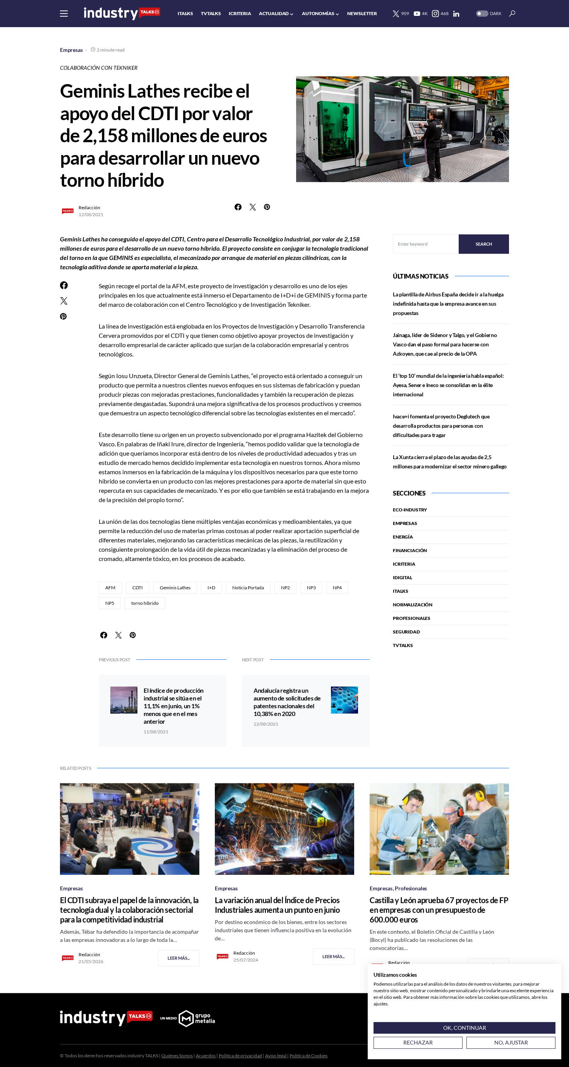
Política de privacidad (240, 1055)
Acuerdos (206, 1055)
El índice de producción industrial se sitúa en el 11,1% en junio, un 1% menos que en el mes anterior (174, 706)
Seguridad (406, 632)
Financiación (410, 550)
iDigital (402, 577)
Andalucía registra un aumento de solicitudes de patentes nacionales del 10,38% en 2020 (287, 702)
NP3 (311, 587)
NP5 (109, 603)
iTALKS (400, 591)
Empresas (71, 49)
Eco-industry (410, 510)
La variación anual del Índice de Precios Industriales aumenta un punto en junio (277, 904)
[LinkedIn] (456, 13)
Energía (403, 537)
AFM (110, 587)
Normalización (412, 605)
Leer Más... (179, 957)
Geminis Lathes (175, 587)
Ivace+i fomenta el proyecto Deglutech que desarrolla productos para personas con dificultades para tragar (441, 425)
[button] (64, 13)
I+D (211, 587)
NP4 (337, 587)
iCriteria (404, 564)
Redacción (89, 207)
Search (484, 243)
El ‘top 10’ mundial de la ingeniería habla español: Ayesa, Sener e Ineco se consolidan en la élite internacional (448, 385)
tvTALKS (403, 645)
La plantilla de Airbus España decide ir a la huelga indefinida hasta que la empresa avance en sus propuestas (448, 303)
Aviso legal (276, 1055)
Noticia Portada (248, 587)
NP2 (285, 587)
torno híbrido (145, 603)
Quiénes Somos (177, 1055)
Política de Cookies (308, 1055)
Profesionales (411, 618)
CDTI (137, 587)
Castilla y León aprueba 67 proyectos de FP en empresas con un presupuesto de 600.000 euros (439, 909)
